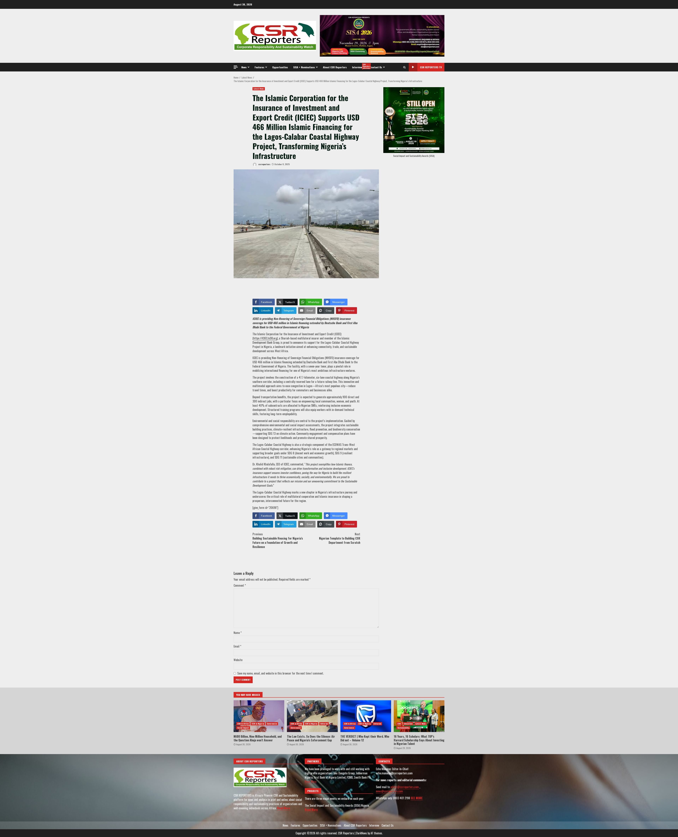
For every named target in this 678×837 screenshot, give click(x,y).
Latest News (259, 88)
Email (237, 646)
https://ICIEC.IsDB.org (265, 338)
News (244, 67)
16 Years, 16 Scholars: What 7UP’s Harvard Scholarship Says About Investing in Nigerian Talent (419, 716)
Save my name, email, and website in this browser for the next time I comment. (280, 673)
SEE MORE (417, 798)
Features (259, 67)
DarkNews (361, 833)
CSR (399, 723)
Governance (272, 723)
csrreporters (264, 164)
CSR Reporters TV (431, 67)
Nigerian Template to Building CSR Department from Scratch (339, 538)
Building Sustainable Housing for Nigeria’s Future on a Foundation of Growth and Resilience (277, 540)
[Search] (404, 67)
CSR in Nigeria (258, 723)
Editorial (324, 723)
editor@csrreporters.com (404, 787)
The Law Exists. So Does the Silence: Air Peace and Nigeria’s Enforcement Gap (312, 716)
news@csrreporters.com (389, 791)
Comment (240, 585)
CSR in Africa (243, 723)
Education (408, 723)
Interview (359, 66)
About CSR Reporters (335, 67)
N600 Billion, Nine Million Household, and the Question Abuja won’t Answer (259, 716)
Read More (283, 808)
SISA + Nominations (304, 67)
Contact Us (376, 67)
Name (238, 633)
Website (238, 660)
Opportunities (280, 67)
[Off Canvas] (236, 67)
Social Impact (243, 727)
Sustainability (403, 727)
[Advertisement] (382, 35)
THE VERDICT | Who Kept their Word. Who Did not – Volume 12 (365, 716)
